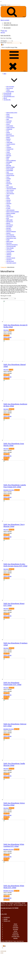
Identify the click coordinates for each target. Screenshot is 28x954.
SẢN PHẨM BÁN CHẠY (9, 96)
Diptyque (8, 155)
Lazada (5, 919)
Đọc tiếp (11, 370)
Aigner (8, 116)
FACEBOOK (6, 917)
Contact (15, 926)
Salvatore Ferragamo (12, 244)
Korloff (8, 198)
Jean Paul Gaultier (11, 188)
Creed (8, 152)
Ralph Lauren (9, 241)
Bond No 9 (9, 134)
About (15, 924)
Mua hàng (11, 330)
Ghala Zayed (9, 173)
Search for (4, 43)
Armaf (8, 124)
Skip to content (5, 20)
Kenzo (8, 195)
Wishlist (15, 938)
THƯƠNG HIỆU (15, 936)
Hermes (8, 182)
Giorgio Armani (10, 175)
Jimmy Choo (9, 192)
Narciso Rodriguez (11, 231)
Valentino (8, 254)
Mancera (8, 215)
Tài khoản (15, 933)
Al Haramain (9, 117)
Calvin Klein (9, 142)
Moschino (8, 230)
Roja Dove (9, 243)
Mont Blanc (9, 226)
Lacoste (8, 200)
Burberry (8, 139)
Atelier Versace (10, 127)
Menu (25, 71)
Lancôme (8, 203)
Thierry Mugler (10, 248)
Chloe (7, 145)
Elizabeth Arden (10, 167)
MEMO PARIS (9, 220)
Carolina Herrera (10, 144)
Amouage (9, 121)
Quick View (6, 335)
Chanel (8, 140)
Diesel (7, 157)
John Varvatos (10, 193)
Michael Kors (9, 221)
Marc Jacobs (9, 216)
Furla (7, 172)
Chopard (8, 147)
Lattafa (8, 206)
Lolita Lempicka (10, 210)
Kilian (7, 197)
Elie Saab (8, 165)
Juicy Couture (10, 190)
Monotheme (9, 225)
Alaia (7, 119)
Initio (7, 185)
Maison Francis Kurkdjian (12, 211)
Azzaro (8, 132)
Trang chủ (3, 267)
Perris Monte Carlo (11, 238)
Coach (8, 150)
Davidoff (8, 154)
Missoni (8, 223)
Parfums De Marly (11, 236)
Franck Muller (9, 170)
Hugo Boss (9, 183)
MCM (7, 218)
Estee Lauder (9, 168)
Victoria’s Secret (10, 258)
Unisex (8, 90)
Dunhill (8, 164)
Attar (7, 131)
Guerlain (8, 178)
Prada (7, 239)
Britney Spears (10, 135)
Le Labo (8, 208)
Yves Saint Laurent (11, 263)
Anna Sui (8, 122)
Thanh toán (15, 935)
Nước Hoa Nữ (9, 88)
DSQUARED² (9, 162)
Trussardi (8, 253)
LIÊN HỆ (5, 98)
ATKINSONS (9, 129)
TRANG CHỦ (6, 921)
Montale (8, 228)
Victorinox (9, 259)
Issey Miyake (9, 187)
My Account (7, 28)
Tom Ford (8, 249)
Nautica (8, 233)
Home (15, 931)
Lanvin (8, 205)
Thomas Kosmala (11, 246)
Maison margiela (10, 213)
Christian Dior (9, 149)
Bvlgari (8, 137)
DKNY (7, 159)
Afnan (7, 114)
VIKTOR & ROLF (10, 261)
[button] (7, 332)
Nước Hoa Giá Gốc (5, 35)
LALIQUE (8, 202)
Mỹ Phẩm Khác (10, 91)
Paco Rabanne (10, 235)
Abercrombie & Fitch (11, 112)
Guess (8, 180)
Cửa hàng (15, 927)
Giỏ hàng (15, 929)
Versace (8, 256)
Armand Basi (9, 126)
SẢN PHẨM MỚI (7, 95)
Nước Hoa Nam (10, 86)
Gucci (7, 177)
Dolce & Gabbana (11, 160)
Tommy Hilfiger (10, 251)
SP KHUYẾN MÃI (7, 93)
